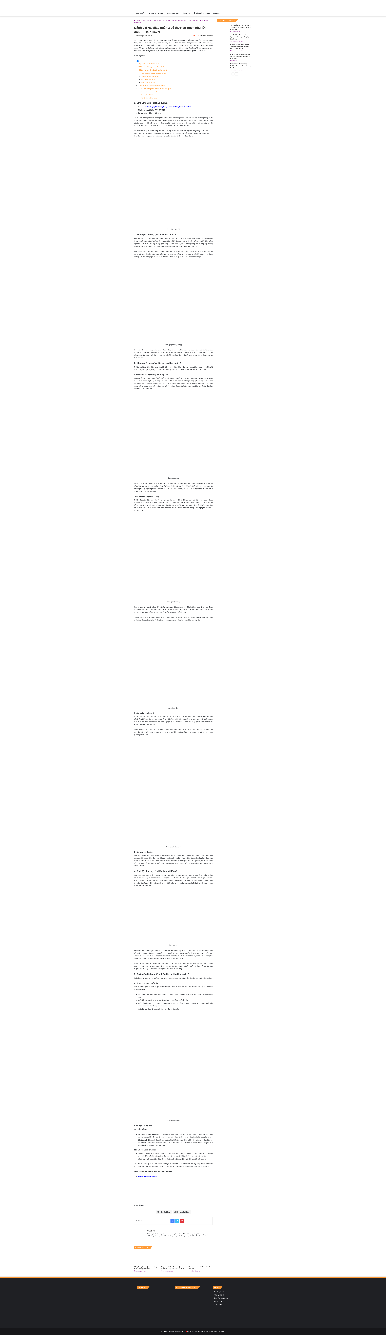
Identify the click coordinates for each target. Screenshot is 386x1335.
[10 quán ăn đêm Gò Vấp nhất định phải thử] (200, 1258)
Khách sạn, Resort (156, 13)
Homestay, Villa (173, 13)
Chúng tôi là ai (219, 1295)
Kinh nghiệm (140, 13)
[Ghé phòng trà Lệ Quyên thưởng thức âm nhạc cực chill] (146, 1258)
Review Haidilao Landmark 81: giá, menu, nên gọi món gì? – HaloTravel (240, 56)
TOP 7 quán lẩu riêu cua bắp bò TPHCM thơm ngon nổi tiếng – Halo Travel (240, 27)
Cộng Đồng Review (202, 13)
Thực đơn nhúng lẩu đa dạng (150, 76)
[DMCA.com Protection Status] (193, 1305)
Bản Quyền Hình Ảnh (221, 1292)
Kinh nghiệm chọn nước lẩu (149, 92)
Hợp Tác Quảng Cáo (221, 1298)
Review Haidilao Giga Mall (147, 1176)
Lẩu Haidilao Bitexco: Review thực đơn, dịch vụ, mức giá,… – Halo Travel (240, 37)
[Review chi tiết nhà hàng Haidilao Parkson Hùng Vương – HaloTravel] (222, 66)
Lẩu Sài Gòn (166, 20)
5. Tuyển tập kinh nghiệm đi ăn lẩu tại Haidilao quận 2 (155, 89)
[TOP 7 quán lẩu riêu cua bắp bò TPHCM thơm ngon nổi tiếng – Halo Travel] (222, 28)
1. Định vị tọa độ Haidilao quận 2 (148, 64)
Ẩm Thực (186, 13)
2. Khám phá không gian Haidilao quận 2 (151, 67)
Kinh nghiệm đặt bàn (147, 95)
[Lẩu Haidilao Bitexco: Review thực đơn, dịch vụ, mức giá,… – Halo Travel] (222, 37)
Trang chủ (139, 20)
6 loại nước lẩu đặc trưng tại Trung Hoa (153, 73)
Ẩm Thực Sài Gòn (156, 20)
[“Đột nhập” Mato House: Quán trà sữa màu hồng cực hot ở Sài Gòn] (173, 1258)
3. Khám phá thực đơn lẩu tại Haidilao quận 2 (152, 70)
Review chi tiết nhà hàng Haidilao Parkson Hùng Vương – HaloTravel (241, 66)
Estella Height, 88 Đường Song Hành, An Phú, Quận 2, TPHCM (167, 107)
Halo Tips (216, 13)
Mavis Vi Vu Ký (219, 1301)
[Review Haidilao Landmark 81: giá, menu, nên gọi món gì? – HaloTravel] (222, 57)
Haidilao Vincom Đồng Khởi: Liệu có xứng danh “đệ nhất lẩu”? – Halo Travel (239, 46)
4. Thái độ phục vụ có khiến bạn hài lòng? (151, 85)
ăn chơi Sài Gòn (164, 1212)
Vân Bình (151, 1231)
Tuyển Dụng (218, 1304)
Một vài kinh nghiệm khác (149, 98)
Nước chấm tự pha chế (148, 79)
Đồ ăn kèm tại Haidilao (148, 82)
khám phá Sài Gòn (182, 1212)
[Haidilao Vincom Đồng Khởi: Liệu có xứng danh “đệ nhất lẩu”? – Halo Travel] (222, 47)
